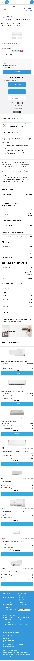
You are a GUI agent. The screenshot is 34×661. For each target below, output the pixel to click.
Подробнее (17, 373)
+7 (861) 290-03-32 (28, 8)
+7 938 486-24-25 (7, 67)
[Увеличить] (17, 34)
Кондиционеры (8, 617)
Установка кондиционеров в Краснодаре (9, 330)
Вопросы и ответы (23, 604)
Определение (15, 6)
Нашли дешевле (18, 105)
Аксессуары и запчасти (24, 624)
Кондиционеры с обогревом (14, 321)
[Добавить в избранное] (30, 30)
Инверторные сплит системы (9, 318)
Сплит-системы (9, 619)
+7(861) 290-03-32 (11, 632)
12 (15, 50)
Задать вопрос (17, 71)
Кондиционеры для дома (22, 318)
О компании (8, 595)
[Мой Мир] (18, 112)
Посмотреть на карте (8, 646)
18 (18, 50)
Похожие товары (18, 98)
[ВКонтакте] (14, 112)
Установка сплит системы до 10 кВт (17, 123)
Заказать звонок (29, 10)
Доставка (21, 595)
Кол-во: (14, 102)
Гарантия (21, 599)
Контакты (31, 6)
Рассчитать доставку (18, 108)
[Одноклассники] (16, 112)
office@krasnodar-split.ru (9, 65)
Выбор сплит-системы (10, 606)
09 (12, 50)
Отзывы (21, 600)
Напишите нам (8, 604)
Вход (20, 6)
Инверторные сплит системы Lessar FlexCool (12, 319)
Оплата (21, 597)
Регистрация (25, 6)
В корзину (18, 84)
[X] (20, 112)
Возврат (21, 602)
